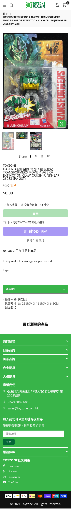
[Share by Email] (48, 156)
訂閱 (9, 442)
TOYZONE (9, 165)
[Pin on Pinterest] (36, 156)
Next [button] (65, 81)
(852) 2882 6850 (19, 402)
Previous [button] (6, 81)
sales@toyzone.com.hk (23, 408)
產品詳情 (11, 289)
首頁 (5, 13)
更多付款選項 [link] (35, 241)
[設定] (57, 5)
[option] (35, 81)
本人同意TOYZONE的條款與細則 (25, 222)
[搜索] (11, 5)
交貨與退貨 (30, 204)
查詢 (46, 204)
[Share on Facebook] (31, 156)
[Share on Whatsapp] (42, 156)
